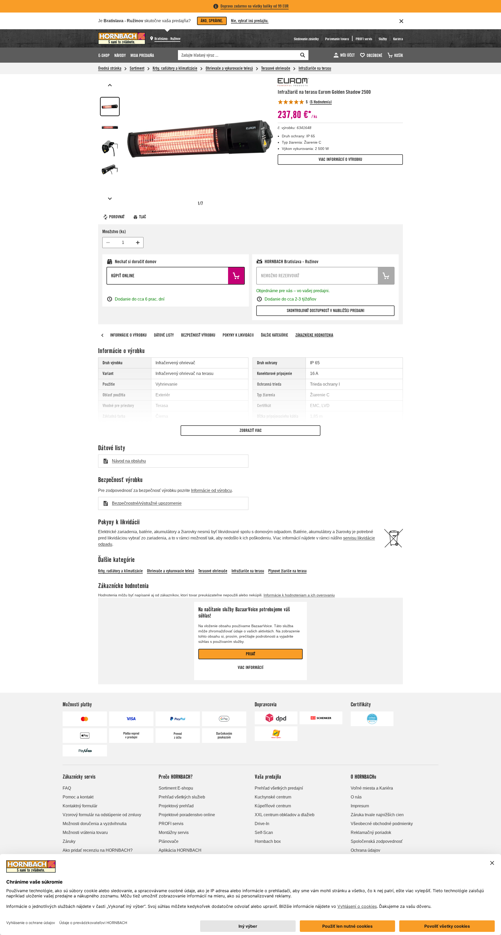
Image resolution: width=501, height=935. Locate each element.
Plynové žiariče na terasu (287, 570)
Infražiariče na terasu (315, 68)
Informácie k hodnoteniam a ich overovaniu (299, 595)
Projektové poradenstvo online (187, 815)
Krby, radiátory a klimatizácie (175, 68)
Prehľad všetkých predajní (279, 788)
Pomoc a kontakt (78, 797)
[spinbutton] (123, 242)
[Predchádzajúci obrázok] (110, 85)
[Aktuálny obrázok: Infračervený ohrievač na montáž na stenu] (110, 106)
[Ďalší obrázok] (110, 198)
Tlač (142, 216)
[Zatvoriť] (401, 21)
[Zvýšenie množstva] (138, 242)
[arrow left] (102, 335)
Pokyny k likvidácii (238, 335)
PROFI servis (171, 823)
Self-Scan (264, 832)
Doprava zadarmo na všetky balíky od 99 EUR (254, 6)
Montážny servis (174, 832)
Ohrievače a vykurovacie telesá (229, 68)
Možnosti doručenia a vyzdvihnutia (95, 823)
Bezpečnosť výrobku (198, 335)
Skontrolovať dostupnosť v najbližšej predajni (325, 310)
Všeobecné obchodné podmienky (382, 823)
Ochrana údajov (365, 850)
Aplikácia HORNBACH (180, 850)
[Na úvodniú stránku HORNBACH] (121, 38)
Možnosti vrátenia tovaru (85, 832)
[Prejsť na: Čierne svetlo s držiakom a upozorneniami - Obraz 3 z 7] (110, 148)
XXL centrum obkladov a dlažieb (284, 815)
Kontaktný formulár (80, 806)
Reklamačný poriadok (371, 832)
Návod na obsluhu (129, 461)
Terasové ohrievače (275, 68)
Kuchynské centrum (273, 797)
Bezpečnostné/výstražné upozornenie (147, 503)
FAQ (67, 788)
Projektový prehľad (176, 806)
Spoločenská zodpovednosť (377, 841)
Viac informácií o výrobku (340, 159)
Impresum (360, 806)
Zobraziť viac (251, 430)
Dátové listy (164, 335)
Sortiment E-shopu (176, 788)
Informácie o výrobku (128, 335)
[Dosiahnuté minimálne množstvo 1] (108, 242)
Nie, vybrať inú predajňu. (250, 20)
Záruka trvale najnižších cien (377, 815)
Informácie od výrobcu (211, 490)
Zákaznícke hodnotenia (314, 335)
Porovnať (116, 216)
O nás (356, 797)
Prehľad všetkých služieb (182, 797)
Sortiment (137, 68)
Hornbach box (268, 841)
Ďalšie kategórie (274, 335)
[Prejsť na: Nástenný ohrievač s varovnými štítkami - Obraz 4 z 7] (110, 169)
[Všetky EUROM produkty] (293, 82)
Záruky (69, 841)
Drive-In (262, 823)
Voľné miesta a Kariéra (372, 788)
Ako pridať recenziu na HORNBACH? (98, 850)
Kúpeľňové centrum (273, 806)
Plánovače (168, 841)
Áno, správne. (212, 20)
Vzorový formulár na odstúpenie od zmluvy (102, 815)
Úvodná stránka (109, 68)
